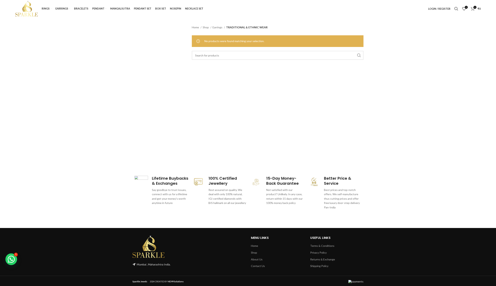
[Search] (456, 9)
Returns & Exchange (322, 259)
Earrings (218, 27)
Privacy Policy (318, 252)
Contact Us (258, 266)
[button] (11, 259)
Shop (206, 27)
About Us (257, 259)
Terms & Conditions (322, 245)
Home (196, 27)
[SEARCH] (359, 55)
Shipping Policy (319, 266)
